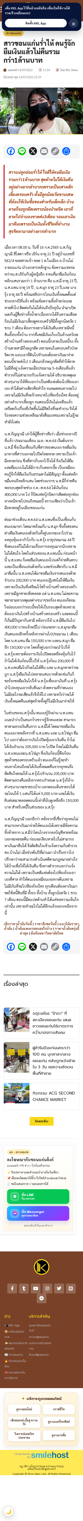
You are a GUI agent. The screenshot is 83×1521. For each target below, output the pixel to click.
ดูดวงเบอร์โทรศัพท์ (59, 1421)
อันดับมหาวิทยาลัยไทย (47, 933)
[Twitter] (59, 1288)
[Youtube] (36, 1288)
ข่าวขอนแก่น (13, 33)
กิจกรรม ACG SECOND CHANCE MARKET (54, 1096)
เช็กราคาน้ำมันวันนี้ (18, 924)
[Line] (71, 1288)
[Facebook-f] (12, 1288)
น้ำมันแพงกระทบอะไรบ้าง (33, 928)
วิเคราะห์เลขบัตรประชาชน (24, 1436)
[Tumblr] (24, 1288)
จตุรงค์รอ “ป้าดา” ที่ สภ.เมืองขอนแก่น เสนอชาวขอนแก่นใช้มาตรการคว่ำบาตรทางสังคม (53, 1023)
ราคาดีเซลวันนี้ (46, 924)
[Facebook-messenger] (41, 1298)
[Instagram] (47, 1288)
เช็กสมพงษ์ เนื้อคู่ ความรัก (24, 1422)
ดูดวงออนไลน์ (24, 1409)
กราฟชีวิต (59, 1409)
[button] (42, 1121)
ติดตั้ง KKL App (35, 23)
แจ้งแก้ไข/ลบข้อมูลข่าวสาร (42, 1469)
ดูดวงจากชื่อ (59, 1435)
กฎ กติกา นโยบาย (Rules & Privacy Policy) (41, 1466)
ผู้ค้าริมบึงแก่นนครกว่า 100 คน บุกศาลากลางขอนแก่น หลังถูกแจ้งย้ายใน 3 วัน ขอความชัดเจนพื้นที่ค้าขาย (54, 1061)
